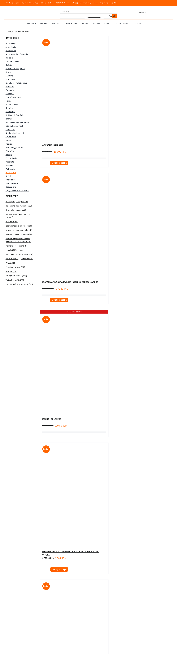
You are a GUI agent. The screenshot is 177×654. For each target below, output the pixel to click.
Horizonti (12, 221)
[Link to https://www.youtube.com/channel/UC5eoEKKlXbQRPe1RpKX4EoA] (171, 3)
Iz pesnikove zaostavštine (19, 230)
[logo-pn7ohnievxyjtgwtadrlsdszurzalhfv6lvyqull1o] (35, 9)
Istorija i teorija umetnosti (19, 226)
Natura (10, 254)
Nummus (27, 259)
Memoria (11, 246)
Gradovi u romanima (16, 210)
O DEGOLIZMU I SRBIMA (52, 145)
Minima (23, 246)
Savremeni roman (16, 276)
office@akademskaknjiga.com (85, 3)
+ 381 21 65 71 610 (62, 3)
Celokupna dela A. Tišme (19, 206)
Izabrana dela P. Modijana (19, 234)
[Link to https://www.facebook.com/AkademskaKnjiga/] (165, 3)
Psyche (11, 271)
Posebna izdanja (15, 267)
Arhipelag (22, 201)
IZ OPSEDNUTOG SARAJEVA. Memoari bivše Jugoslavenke (70, 282)
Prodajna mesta (12, 3)
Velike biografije (15, 280)
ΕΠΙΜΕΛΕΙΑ (25, 284)
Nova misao (12, 259)
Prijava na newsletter (108, 3)
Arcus (10, 201)
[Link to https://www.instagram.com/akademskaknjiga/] (168, 3)
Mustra (22, 250)
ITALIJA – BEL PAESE (51, 419)
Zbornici (11, 284)
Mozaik (11, 250)
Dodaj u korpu (59, 162)
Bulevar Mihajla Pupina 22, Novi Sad (37, 3)
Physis (11, 263)
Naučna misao (24, 254)
